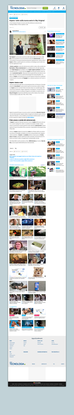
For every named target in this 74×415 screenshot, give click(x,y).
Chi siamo (11, 385)
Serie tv (11, 148)
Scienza (10, 347)
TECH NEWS (12, 327)
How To (53, 342)
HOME (10, 16)
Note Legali (15, 385)
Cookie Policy (22, 385)
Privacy (19, 385)
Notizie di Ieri (11, 344)
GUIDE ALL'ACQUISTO (37, 11)
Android (25, 342)
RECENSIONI (48, 11)
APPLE (18, 11)
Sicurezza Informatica (42, 351)
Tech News (11, 345)
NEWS (10, 11)
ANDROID (14, 11)
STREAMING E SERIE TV (24, 11)
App (24, 345)
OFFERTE (43, 11)
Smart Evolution (40, 344)
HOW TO (31, 11)
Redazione (26, 351)
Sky (16, 148)
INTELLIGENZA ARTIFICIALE (26, 327)
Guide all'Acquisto (55, 344)
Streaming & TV (12, 355)
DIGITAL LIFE (12, 315)
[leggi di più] (45, 31)
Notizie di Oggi (12, 342)
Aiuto (33, 385)
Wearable (39, 342)
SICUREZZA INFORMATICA (60, 114)
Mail (58, 9)
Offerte (10, 348)
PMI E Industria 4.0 (55, 351)
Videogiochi (11, 356)
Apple (25, 344)
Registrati (54, 9)
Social (10, 353)
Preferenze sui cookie (28, 385)
